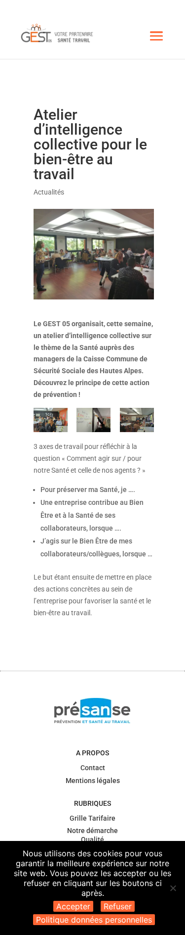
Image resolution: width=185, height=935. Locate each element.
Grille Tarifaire (92, 818)
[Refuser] (173, 888)
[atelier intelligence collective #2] (93, 420)
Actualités (49, 192)
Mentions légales (93, 781)
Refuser (118, 906)
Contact (92, 768)
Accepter (73, 906)
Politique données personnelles (94, 920)
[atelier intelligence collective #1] (137, 420)
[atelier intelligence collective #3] (51, 420)
